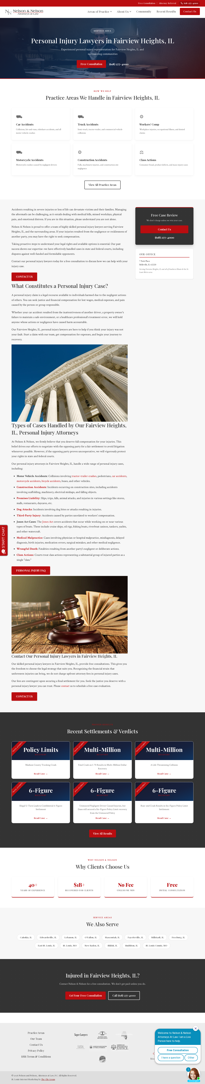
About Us (123, 11)
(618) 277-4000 (118, 64)
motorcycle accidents (28, 481)
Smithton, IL (131, 945)
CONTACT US (24, 276)
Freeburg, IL (178, 937)
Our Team (36, 1038)
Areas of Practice (98, 11)
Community (144, 11)
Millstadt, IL (157, 937)
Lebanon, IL (70, 937)
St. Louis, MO (70, 945)
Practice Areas (36, 1032)
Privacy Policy (36, 1050)
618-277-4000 (191, 3)
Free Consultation (146, 3)
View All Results (102, 833)
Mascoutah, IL (112, 937)
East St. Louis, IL (46, 945)
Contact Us (189, 11)
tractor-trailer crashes (84, 476)
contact (65, 686)
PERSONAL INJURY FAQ (31, 570)
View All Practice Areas (102, 184)
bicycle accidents (51, 481)
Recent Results (166, 11)
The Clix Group (48, 1079)
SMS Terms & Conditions (36, 1056)
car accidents (119, 476)
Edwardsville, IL (48, 937)
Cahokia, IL (26, 937)
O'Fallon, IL (91, 937)
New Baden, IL (92, 945)
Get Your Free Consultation (85, 995)
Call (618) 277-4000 (124, 995)
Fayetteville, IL (135, 937)
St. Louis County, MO (156, 945)
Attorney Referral (167, 3)
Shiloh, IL (112, 945)
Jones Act (47, 522)
